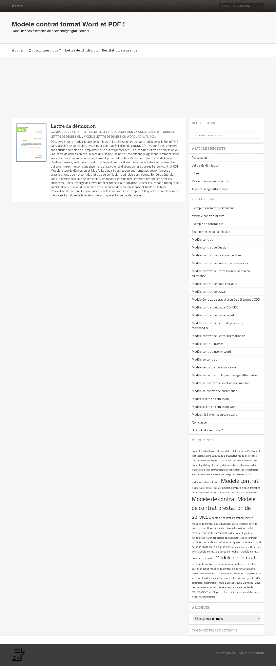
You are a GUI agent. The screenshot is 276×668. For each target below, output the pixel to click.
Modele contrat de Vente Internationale (218, 335)
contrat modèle (218, 469)
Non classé (199, 422)
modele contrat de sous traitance (214, 283)
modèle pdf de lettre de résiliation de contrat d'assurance (234, 592)
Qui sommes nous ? (45, 50)
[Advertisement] (138, 88)
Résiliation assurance (119, 50)
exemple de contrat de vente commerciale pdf (212, 474)
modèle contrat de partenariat (209, 533)
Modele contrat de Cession (210, 247)
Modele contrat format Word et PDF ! (68, 23)
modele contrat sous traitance (244, 492)
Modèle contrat (148, 131)
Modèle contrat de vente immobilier (218, 552)
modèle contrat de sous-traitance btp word (217, 542)
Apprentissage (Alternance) (210, 189)
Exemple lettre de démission (111, 131)
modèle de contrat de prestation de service (210, 573)
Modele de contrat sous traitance (211, 524)
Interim (196, 173)
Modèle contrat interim (207, 343)
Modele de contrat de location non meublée (221, 383)
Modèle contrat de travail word (213, 315)
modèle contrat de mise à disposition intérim (229, 528)
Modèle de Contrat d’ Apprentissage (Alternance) (225, 375)
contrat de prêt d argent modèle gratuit (209, 465)
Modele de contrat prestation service (231, 518)
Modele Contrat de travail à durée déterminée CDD (226, 299)
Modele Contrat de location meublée (216, 255)
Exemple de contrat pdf (69, 131)
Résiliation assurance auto (210, 181)
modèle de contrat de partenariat (211, 564)
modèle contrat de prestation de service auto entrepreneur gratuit (228, 537)
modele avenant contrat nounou (206, 482)
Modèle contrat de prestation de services (220, 263)
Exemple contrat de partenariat (213, 208)
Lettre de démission (81, 50)
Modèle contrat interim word (211, 351)
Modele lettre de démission (210, 398)
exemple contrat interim (208, 215)
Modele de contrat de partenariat (214, 390)
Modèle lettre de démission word (109, 136)
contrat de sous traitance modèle (242, 465)
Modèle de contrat (204, 359)
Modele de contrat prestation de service (223, 507)
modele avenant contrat (243, 474)
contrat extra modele (201, 469)
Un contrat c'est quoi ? (207, 430)
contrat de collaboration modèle (206, 451)
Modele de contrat (214, 498)
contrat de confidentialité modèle (236, 451)
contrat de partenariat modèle (229, 456)
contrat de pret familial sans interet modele (237, 460)
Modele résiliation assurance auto (214, 414)
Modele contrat (240, 480)
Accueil (18, 6)
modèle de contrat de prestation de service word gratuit (228, 578)
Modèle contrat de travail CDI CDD (215, 307)
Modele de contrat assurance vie (214, 367)
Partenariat (199, 157)
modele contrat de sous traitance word (213, 492)
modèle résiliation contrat (203, 596)
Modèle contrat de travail (209, 291)
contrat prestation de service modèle (241, 469)
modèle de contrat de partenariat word (232, 569)
